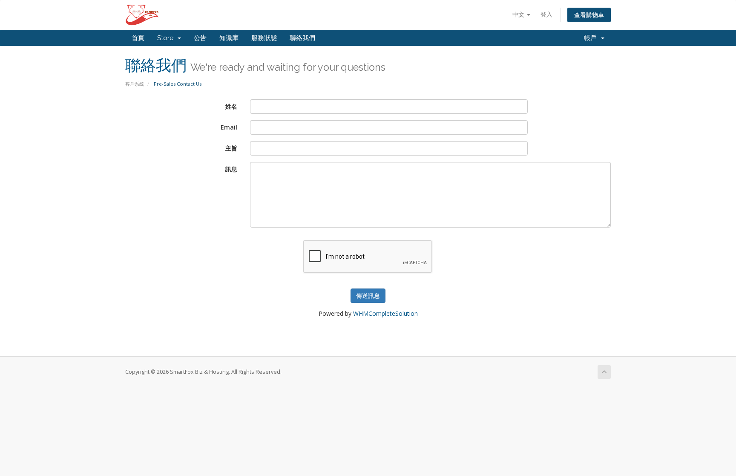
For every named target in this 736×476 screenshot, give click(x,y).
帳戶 (592, 38)
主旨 (231, 148)
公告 (200, 38)
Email (229, 127)
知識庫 (229, 38)
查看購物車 (589, 15)
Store (167, 38)
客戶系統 (134, 84)
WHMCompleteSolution (385, 313)
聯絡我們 (302, 38)
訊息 (231, 169)
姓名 (231, 106)
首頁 (138, 38)
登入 (546, 14)
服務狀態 (264, 38)
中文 (519, 14)
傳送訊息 (368, 295)
